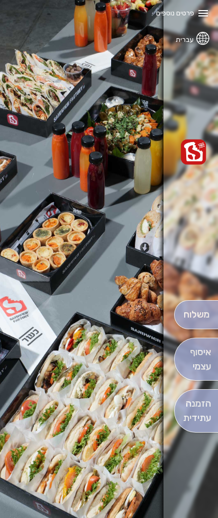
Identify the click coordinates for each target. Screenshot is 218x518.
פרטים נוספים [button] (175, 13)
